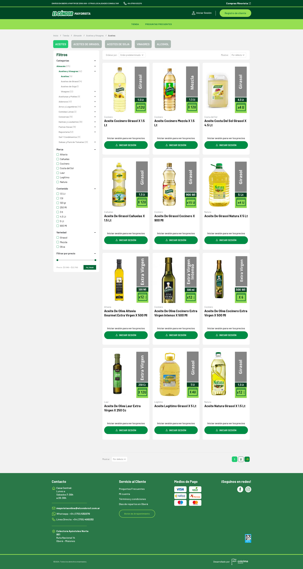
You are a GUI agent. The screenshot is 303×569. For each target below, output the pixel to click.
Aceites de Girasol (86, 44)
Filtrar (90, 267)
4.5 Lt (63, 216)
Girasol (63, 237)
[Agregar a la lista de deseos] (145, 68)
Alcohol (163, 44)
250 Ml (63, 207)
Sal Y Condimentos (68, 137)
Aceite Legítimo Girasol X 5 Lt (175, 406)
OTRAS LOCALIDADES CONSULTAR (103, 3)
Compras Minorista (237, 3)
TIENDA (135, 24)
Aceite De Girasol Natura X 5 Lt (226, 216)
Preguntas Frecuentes (158, 24)
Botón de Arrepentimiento (137, 513)
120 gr (63, 202)
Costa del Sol (210, 117)
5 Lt (62, 221)
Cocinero (108, 117)
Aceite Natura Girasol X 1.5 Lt (224, 406)
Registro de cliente (235, 13)
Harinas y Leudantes (69, 121)
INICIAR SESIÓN (127, 145)
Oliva (62, 246)
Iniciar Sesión (204, 12)
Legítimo (158, 402)
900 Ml (63, 225)
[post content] (125, 89)
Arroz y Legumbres (68, 106)
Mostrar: (225, 55)
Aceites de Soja (118, 44)
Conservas (64, 116)
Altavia (107, 307)
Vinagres (143, 44)
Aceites (65, 76)
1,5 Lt (62, 193)
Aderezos (63, 101)
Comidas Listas (66, 111)
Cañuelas (108, 212)
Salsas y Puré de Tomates (71, 142)
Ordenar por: (111, 55)
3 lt (61, 211)
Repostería (64, 132)
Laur (106, 402)
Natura (207, 212)
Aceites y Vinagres (68, 71)
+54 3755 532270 (134, 3)
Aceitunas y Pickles (68, 96)
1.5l (61, 198)
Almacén (60, 66)
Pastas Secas (65, 126)
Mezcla (63, 242)
